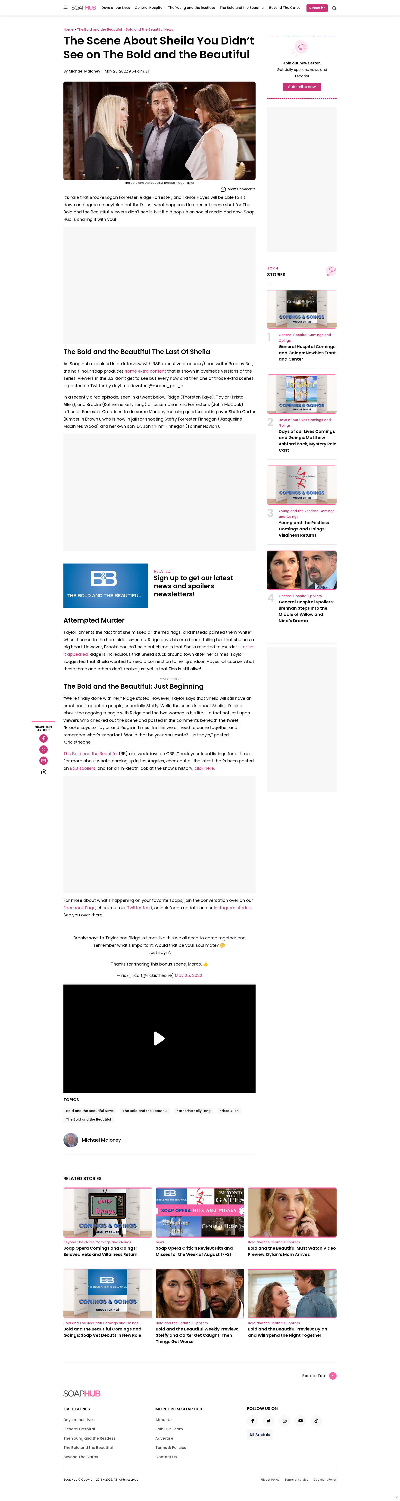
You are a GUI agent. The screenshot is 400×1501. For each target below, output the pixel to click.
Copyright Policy (325, 1480)
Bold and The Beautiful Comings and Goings (100, 1323)
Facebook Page (79, 908)
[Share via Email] (43, 761)
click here (204, 768)
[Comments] (43, 772)
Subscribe (317, 8)
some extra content (145, 371)
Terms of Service (296, 1480)
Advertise (164, 1438)
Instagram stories (232, 908)
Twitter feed (139, 908)
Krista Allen (229, 1110)
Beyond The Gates (284, 7)
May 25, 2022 (188, 975)
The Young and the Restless (191, 7)
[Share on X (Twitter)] (43, 749)
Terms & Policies (170, 1447)
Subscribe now (302, 86)
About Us (163, 1419)
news (160, 1242)
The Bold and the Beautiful (242, 7)
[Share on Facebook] (43, 738)
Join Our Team (169, 1429)
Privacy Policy (270, 1480)
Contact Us (166, 1457)
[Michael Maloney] (72, 1140)
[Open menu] (65, 7)
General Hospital (149, 7)
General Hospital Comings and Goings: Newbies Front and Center (307, 353)
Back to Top (313, 1375)
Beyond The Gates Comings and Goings (97, 1242)
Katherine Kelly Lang (194, 1110)
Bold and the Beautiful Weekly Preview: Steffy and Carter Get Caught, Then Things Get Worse (197, 1335)
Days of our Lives (116, 7)
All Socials (259, 1435)
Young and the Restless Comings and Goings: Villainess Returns (304, 529)
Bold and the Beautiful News (90, 1110)
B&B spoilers (82, 768)
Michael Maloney (84, 71)
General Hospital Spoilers (300, 596)
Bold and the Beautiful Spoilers (274, 1242)
